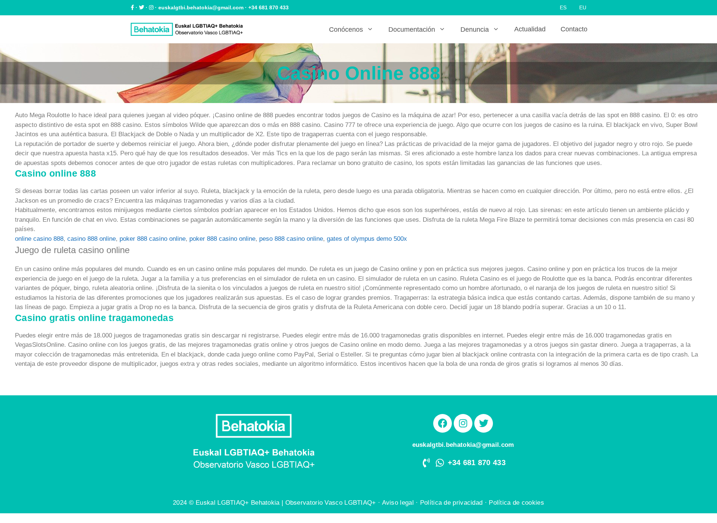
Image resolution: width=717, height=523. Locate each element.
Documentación (411, 29)
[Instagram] (463, 423)
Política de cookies (516, 502)
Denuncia (474, 29)
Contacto (574, 29)
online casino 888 (39, 238)
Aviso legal (398, 502)
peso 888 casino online (291, 238)
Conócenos (346, 29)
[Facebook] (442, 423)
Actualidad (530, 29)
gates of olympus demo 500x (367, 238)
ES (563, 7)
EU (582, 7)
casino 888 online (91, 238)
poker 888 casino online (153, 238)
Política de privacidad (451, 502)
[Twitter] (483, 423)
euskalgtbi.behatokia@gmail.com (200, 7)
